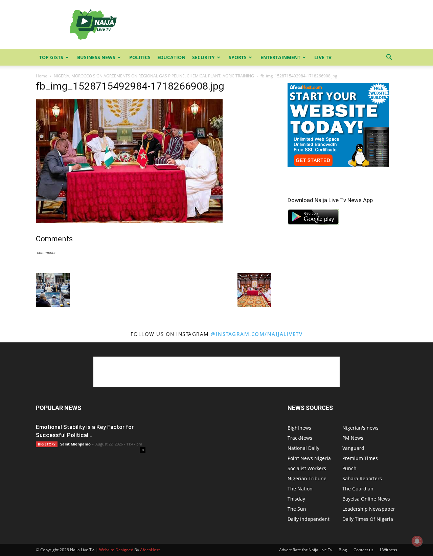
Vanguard (353, 448)
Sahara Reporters (362, 478)
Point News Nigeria (309, 458)
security (203, 57)
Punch (349, 468)
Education (171, 57)
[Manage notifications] (417, 541)
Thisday (296, 498)
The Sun (297, 509)
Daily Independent (308, 519)
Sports (238, 57)
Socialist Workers (307, 468)
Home (41, 76)
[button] (389, 58)
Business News (96, 57)
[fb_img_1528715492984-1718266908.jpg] (129, 221)
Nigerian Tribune (307, 478)
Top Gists (51, 57)
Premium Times (360, 458)
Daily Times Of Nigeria (367, 519)
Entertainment (280, 57)
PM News (352, 438)
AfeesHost (150, 550)
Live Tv (323, 57)
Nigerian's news (360, 428)
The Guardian (357, 488)
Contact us (363, 550)
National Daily (303, 448)
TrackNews (300, 438)
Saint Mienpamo (75, 443)
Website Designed (116, 550)
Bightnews (299, 428)
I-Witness (388, 550)
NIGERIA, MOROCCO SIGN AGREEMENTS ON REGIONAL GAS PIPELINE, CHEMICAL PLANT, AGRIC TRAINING (154, 76)
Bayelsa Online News (366, 498)
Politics (140, 57)
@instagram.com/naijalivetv (256, 334)
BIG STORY (46, 444)
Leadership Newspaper (368, 509)
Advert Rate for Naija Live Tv (305, 550)
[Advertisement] (274, 24)
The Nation (300, 488)
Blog (343, 550)
